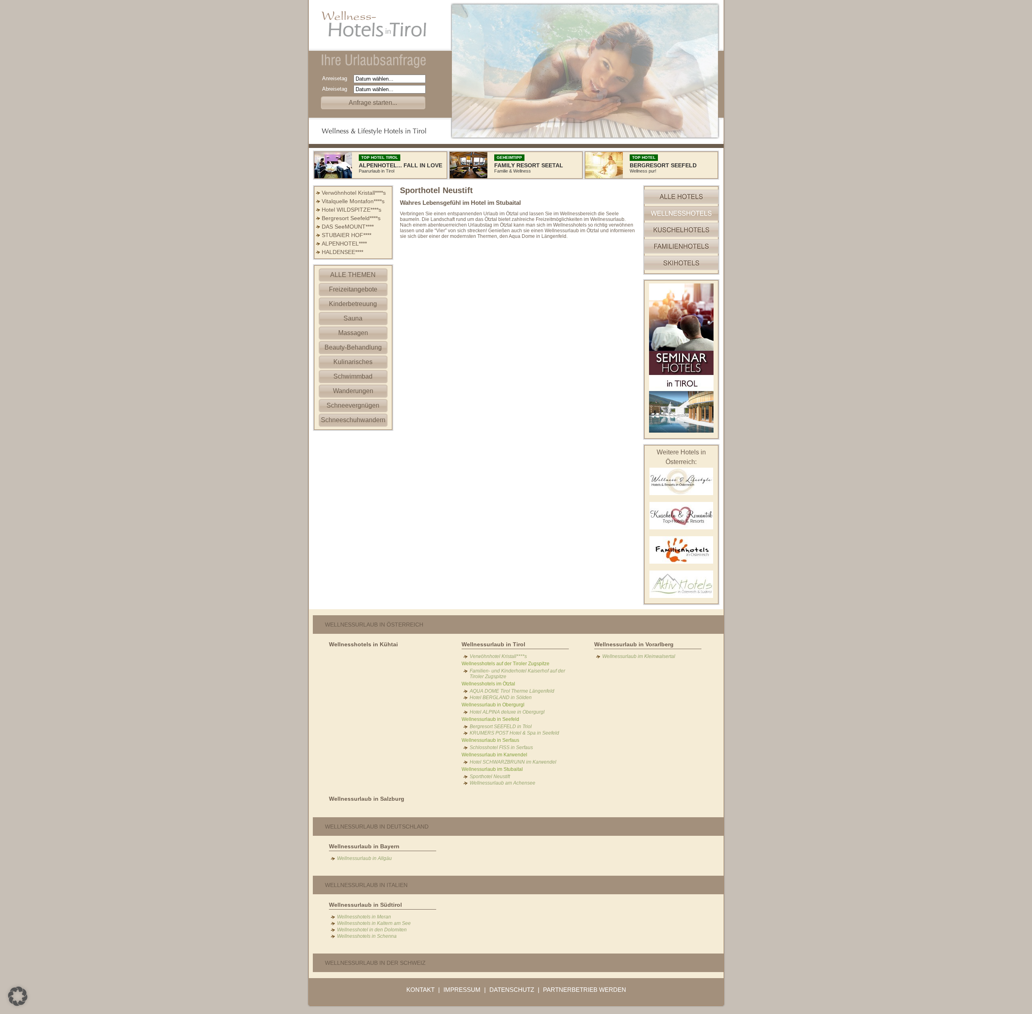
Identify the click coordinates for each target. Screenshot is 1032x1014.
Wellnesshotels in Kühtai (363, 644)
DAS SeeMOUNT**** (348, 226)
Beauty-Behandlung (353, 347)
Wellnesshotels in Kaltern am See (374, 923)
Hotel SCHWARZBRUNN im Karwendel (513, 762)
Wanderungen (353, 390)
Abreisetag (337, 89)
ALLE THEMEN (353, 274)
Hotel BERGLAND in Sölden (501, 697)
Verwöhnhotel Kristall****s (354, 192)
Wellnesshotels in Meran (364, 917)
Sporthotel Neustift (490, 776)
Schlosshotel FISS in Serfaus (501, 747)
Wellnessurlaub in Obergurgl (493, 705)
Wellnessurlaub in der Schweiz (375, 963)
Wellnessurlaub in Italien (366, 885)
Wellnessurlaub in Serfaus (490, 740)
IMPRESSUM (462, 989)
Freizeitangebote (353, 289)
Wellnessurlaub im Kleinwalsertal (638, 656)
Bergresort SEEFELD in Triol (501, 726)
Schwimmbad (352, 376)
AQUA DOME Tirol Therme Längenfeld (512, 691)
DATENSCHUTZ (511, 989)
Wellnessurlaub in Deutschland (377, 826)
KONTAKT (420, 989)
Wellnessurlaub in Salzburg (366, 798)
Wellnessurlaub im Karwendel (494, 755)
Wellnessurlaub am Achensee (502, 783)
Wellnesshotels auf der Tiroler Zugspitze (505, 663)
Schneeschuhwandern (353, 419)
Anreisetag (337, 78)
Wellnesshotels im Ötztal (488, 684)
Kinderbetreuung (353, 303)
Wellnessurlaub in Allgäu (364, 858)
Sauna (352, 318)
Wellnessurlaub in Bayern (364, 846)
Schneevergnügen (353, 405)
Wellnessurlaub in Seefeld (490, 719)
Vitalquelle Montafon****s (353, 201)
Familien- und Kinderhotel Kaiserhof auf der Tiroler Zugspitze (517, 673)
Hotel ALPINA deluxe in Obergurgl (507, 712)
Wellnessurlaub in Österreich (374, 624)
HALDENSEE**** (342, 252)
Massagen (353, 332)
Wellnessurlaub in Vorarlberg (634, 644)
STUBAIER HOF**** (346, 235)
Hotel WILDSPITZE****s (351, 209)
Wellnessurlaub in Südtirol (365, 905)
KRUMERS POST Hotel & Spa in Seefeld (514, 733)
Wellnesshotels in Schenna (367, 936)
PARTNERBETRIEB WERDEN (584, 989)
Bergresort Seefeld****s (351, 218)
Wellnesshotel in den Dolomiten (372, 930)
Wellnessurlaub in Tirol (493, 644)
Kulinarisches (352, 361)
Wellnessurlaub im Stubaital (492, 769)
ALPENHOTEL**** (344, 243)
